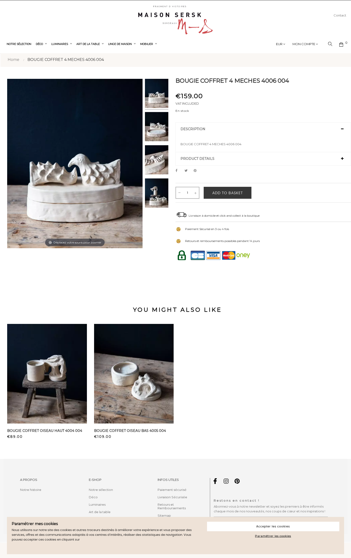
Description (193, 129)
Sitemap (164, 515)
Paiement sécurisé (172, 490)
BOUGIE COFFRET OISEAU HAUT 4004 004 (44, 431)
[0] (341, 44)
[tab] (263, 129)
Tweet (188, 170)
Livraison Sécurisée (172, 497)
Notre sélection (101, 490)
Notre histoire (30, 490)
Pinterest (197, 170)
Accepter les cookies (273, 526)
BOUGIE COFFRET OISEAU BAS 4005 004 (130, 431)
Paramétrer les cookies (273, 536)
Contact (340, 15)
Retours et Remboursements (172, 506)
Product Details (197, 159)
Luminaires (97, 504)
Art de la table (100, 512)
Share (179, 170)
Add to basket (227, 193)
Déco (93, 497)
